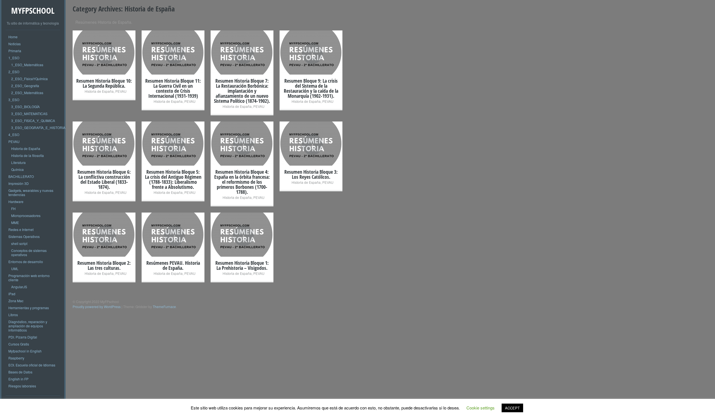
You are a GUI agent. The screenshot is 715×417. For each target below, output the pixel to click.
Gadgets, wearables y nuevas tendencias (30, 192)
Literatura (18, 162)
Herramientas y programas (28, 307)
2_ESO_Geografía (25, 85)
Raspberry (16, 358)
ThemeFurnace (164, 306)
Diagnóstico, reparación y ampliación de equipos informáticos (27, 325)
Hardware (15, 201)
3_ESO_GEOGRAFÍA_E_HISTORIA (38, 127)
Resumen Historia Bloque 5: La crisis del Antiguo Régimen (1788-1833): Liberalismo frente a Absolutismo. (173, 179)
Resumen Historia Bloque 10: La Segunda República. (104, 83)
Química (17, 169)
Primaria (14, 50)
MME (15, 222)
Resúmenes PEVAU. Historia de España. (173, 265)
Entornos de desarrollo (25, 261)
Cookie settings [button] (480, 408)
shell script (19, 243)
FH (13, 208)
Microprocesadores (25, 215)
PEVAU (14, 141)
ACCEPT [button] (512, 408)
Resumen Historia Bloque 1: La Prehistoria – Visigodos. (242, 265)
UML (14, 268)
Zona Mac (15, 300)
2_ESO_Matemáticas (27, 92)
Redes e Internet (21, 229)
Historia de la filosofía (27, 155)
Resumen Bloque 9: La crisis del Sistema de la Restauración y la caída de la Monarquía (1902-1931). (311, 88)
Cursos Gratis (18, 344)
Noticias (14, 43)
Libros (13, 314)
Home (13, 36)
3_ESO (13, 99)
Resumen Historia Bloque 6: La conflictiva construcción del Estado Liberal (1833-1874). (104, 179)
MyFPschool (32, 10)
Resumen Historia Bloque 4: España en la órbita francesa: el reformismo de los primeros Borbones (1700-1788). (242, 181)
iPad (11, 293)
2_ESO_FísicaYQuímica (29, 78)
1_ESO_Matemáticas (27, 64)
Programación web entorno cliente (29, 277)
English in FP (18, 379)
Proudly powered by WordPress (97, 306)
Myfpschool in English (25, 351)
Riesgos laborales (22, 385)
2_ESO (13, 71)
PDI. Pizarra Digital (22, 337)
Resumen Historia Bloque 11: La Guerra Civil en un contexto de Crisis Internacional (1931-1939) (173, 88)
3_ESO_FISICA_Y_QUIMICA (33, 120)
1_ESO (13, 57)
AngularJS (19, 286)
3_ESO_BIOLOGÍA (25, 106)
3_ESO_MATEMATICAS (29, 113)
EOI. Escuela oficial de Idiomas (31, 365)
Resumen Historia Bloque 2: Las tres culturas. (104, 265)
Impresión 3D (18, 183)
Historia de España (25, 148)
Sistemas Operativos (24, 236)
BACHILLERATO (21, 176)
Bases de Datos (20, 372)
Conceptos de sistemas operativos (29, 252)
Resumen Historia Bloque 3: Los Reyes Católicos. (311, 174)
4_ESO (13, 134)
